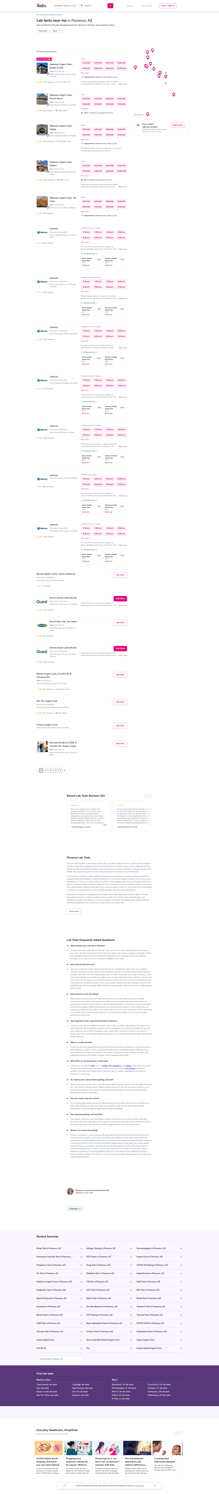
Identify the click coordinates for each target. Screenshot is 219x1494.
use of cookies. (139, 1486)
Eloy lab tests (42, 1388)
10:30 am (98, 484)
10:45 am (110, 484)
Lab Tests (44, 15)
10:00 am (121, 479)
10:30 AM (121, 171)
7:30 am (98, 232)
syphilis (105, 1065)
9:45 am (109, 479)
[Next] (150, 795)
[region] (161, 82)
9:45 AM (109, 68)
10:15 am (86, 484)
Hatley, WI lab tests (121, 1395)
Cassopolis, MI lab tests (159, 1391)
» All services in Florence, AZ (51, 1359)
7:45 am (109, 232)
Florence (59, 15)
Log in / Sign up (168, 5)
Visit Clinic (120, 575)
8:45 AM (121, 63)
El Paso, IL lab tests (120, 1398)
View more (85, 73)
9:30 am (98, 479)
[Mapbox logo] (138, 114)
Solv (38, 15)
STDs (93, 1065)
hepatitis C (117, 1065)
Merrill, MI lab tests (121, 1391)
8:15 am (86, 237)
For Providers (147, 6)
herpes (129, 1065)
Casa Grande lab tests (46, 1384)
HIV (110, 1065)
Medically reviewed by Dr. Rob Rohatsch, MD (92, 1190)
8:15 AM (98, 63)
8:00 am (121, 232)
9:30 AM (98, 68)
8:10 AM (86, 63)
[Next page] (64, 770)
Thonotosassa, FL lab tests (124, 1388)
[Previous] (146, 795)
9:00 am (121, 237)
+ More (104, 825)
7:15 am (86, 232)
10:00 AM (121, 68)
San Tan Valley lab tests (47, 1395)
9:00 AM (86, 104)
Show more (123, 84)
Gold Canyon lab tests (82, 1388)
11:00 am (121, 484)
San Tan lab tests (80, 1391)
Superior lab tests (80, 1395)
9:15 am (86, 479)
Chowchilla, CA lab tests (159, 1384)
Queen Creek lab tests (46, 1391)
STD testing (130, 1068)
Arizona (52, 15)
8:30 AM (109, 63)
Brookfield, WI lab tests (122, 1384)
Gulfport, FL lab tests (157, 1388)
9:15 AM (86, 68)
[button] (159, 76)
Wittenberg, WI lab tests (159, 1395)
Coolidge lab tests (80, 1384)
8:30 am (98, 237)
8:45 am (109, 237)
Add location (177, 125)
